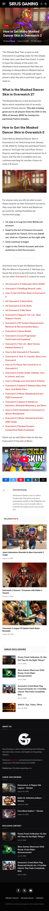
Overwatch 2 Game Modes (18, 331)
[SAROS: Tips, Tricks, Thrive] (9, 707)
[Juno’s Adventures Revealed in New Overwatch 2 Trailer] (24, 537)
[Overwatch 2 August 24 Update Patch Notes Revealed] (24, 613)
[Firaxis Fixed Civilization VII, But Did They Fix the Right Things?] (9, 660)
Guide (6, 26)
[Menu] (3, 3)
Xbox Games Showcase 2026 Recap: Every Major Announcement (31, 673)
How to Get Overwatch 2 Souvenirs (22, 352)
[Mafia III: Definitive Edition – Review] (8, 800)
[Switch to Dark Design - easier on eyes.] (41, 4)
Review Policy (27, 898)
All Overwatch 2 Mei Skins (18, 310)
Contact (39, 898)
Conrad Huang (10, 41)
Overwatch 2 (21, 276)
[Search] (45, 3)
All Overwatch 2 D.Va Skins (18, 306)
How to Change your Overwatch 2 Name (25, 381)
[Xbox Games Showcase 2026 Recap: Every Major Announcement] (9, 673)
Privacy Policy (12, 898)
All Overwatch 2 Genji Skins (18, 301)
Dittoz (23, 437)
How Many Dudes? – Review (30, 811)
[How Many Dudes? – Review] (8, 813)
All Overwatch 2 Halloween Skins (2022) (25, 284)
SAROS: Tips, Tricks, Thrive (30, 704)
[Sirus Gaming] (23, 3)
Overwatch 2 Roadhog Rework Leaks (23, 288)
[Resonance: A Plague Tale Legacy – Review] (8, 787)
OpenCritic (14, 760)
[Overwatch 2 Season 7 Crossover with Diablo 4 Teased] (24, 575)
